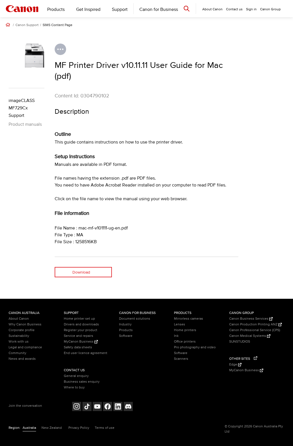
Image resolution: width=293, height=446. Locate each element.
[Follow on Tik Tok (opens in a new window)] (87, 407)
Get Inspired (88, 9)
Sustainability (19, 336)
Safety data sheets (78, 347)
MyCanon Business (79, 341)
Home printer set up (79, 319)
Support (120, 9)
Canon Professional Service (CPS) (254, 330)
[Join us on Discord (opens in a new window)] (128, 407)
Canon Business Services (249, 319)
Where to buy (74, 387)
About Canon (19, 319)
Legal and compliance (25, 347)
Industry (125, 324)
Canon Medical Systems (248, 336)
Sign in (251, 9)
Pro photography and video (195, 347)
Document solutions (134, 319)
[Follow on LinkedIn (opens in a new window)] (117, 407)
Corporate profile (22, 330)
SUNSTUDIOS (239, 341)
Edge (233, 364)
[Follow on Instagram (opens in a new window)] (76, 407)
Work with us (19, 341)
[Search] (186, 8)
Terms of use (104, 428)
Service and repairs (78, 336)
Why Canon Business (25, 324)
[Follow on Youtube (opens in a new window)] (97, 407)
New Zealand (51, 428)
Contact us (234, 9)
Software (125, 336)
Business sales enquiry (82, 382)
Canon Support (27, 25)
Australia (29, 428)
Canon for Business (158, 9)
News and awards (22, 359)
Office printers (185, 341)
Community (17, 353)
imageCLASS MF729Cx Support (22, 108)
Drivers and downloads (81, 324)
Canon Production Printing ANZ (253, 324)
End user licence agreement (85, 353)
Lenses (179, 324)
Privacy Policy (78, 428)
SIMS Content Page (57, 25)
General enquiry (76, 376)
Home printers (185, 330)
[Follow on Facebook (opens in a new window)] (107, 407)
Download (81, 272)
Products (56, 9)
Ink (176, 336)
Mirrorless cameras (188, 319)
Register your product (80, 330)
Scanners (181, 359)
